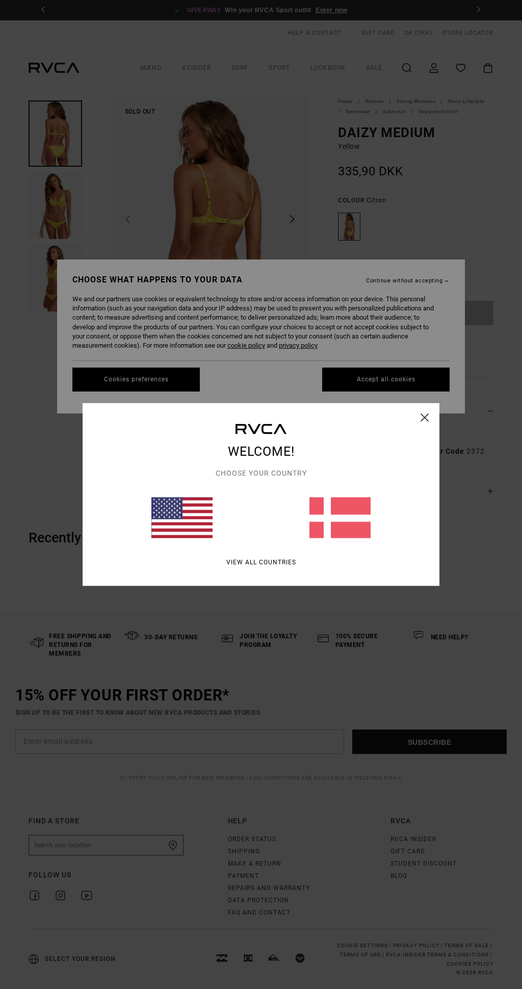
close (425, 417)
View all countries (261, 562)
